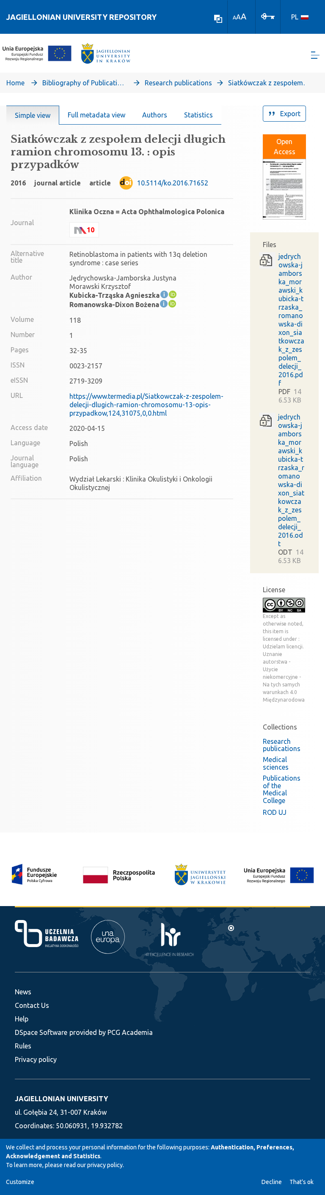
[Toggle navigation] (315, 55)
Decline (272, 1182)
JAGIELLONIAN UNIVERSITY (61, 1098)
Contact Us (32, 1005)
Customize (20, 1182)
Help (21, 1019)
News (23, 992)
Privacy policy (36, 1059)
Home (15, 83)
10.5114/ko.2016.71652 (172, 183)
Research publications (178, 83)
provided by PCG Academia (111, 1032)
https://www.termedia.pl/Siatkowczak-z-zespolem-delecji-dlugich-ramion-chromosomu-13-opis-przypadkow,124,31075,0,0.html (146, 404)
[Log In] (268, 16)
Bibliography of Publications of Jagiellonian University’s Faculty (84, 83)
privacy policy (105, 1165)
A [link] (234, 17)
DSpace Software (41, 1032)
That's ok (301, 1182)
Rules (23, 1046)
